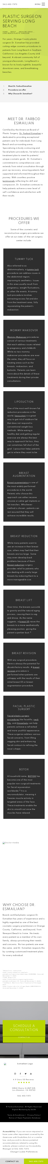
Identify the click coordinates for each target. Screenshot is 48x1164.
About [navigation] (13, 32)
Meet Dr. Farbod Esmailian (20, 86)
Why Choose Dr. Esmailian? (20, 94)
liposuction (20, 416)
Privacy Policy (33, 1115)
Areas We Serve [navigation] (26, 32)
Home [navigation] (5, 32)
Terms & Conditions (16, 1115)
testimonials (9, 181)
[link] (10, 4)
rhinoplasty (22, 723)
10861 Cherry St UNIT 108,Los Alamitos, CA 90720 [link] (24, 1089)
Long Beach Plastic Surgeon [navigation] (16, 33)
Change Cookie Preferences (24, 1152)
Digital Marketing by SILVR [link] (24, 1109)
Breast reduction (15, 565)
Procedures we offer (17, 90)
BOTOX (32, 776)
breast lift (24, 622)
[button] (43, 4)
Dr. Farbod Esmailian (30, 133)
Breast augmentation (18, 483)
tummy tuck (33, 270)
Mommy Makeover (17, 337)
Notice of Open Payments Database (24, 1118)
